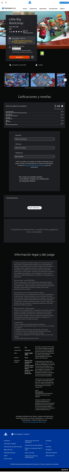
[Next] (65, 79)
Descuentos (43, 8)
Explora (62, 8)
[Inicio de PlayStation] (29, 2)
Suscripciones (53, 8)
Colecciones (33, 8)
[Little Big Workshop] (17, 80)
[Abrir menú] (2, 2)
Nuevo (25, 8)
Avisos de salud (39, 392)
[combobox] (34, 139)
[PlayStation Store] (9, 8)
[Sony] (65, 471)
